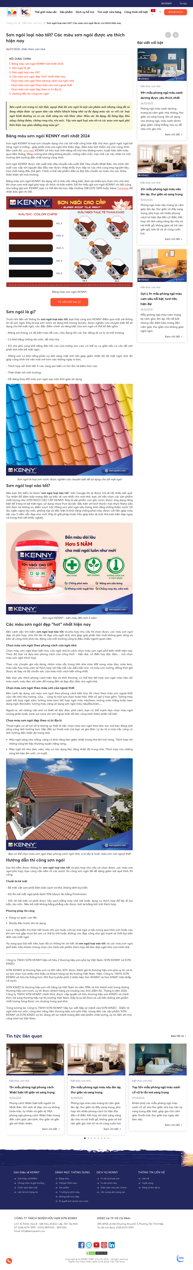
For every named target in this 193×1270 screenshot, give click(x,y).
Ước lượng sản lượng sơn (113, 1192)
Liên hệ (145, 1178)
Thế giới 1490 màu (68, 1183)
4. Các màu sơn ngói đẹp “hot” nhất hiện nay (37, 76)
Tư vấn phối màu (109, 1183)
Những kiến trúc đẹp (69, 1196)
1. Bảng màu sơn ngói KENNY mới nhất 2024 (36, 63)
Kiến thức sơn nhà (32, 23)
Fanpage (122, 188)
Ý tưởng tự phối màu (69, 1192)
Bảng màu (64, 1178)
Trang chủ (11, 23)
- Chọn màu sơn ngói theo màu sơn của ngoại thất (40, 85)
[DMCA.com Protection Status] (96, 1253)
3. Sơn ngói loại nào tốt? (24, 72)
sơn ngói (28, 150)
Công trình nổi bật (136, 12)
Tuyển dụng (147, 1183)
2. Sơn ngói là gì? (19, 68)
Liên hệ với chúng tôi (28, 1192)
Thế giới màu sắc (46, 12)
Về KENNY (166, 3)
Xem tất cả (177, 1035)
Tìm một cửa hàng (109, 12)
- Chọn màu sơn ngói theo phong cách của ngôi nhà (41, 80)
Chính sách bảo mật (27, 1187)
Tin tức (183, 3)
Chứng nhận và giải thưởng (31, 1183)
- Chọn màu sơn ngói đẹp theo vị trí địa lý (35, 89)
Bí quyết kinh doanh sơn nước (73, 1201)
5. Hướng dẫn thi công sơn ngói (29, 93)
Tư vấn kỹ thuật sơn (110, 1178)
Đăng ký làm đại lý (151, 1187)
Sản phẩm (64, 1187)
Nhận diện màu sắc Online (113, 1187)
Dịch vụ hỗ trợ (85, 12)
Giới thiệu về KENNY (27, 1178)
